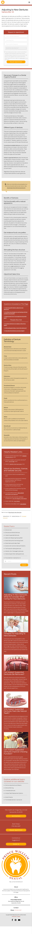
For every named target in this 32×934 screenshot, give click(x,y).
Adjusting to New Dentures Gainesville (16, 188)
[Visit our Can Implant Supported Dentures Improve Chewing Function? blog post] (16, 748)
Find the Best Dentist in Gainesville (13, 799)
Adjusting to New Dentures (15, 512)
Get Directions (16, 816)
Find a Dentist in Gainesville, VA (12, 558)
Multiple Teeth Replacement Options (14, 793)
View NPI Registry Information (19, 498)
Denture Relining (9, 788)
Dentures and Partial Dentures (12, 532)
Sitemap (18, 916)
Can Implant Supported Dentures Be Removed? (14, 673)
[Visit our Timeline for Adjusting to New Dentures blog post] (16, 632)
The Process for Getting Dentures (13, 548)
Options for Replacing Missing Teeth (13, 538)
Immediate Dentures (10, 790)
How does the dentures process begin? (14, 330)
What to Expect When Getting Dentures (14, 554)
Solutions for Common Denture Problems (15, 546)
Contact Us (16, 844)
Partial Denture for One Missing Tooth (14, 540)
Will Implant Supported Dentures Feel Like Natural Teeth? (15, 711)
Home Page (12, 461)
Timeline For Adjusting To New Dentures (14, 635)
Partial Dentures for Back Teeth (12, 543)
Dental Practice (9, 797)
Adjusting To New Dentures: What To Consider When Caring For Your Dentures (15, 597)
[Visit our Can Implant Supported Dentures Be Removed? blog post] (16, 670)
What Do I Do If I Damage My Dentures (14, 551)
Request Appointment (16, 830)
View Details (17, 501)
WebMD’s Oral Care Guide (15, 464)
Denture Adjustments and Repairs (13, 785)
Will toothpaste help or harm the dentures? (16, 328)
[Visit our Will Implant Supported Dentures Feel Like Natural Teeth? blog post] (16, 707)
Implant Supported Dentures (12, 535)
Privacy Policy (14, 916)
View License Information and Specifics (14, 493)
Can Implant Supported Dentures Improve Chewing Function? (15, 752)
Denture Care (8, 530)
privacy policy (22, 58)
